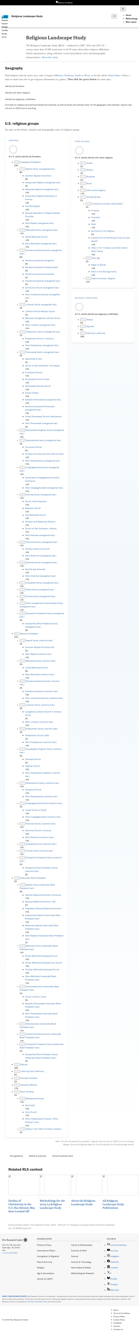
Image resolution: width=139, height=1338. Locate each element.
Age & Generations (45, 1273)
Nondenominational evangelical (39, 260)
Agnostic (90, 326)
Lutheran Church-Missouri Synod (40, 311)
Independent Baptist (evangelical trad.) (43, 182)
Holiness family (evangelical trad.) (41, 494)
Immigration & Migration (48, 1256)
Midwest (59, 75)
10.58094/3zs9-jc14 (21, 1228)
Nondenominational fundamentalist (41, 267)
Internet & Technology (81, 1262)
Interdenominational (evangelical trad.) (42, 280)
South (78, 75)
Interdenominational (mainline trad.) (41, 691)
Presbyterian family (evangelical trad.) (43, 331)
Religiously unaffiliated (86, 298)
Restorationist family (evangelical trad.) (43, 440)
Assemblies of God (33, 358)
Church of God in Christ (35, 996)
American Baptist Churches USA (39, 647)
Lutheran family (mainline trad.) (40, 704)
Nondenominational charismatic (39, 274)
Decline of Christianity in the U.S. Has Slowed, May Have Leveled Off (21, 1206)
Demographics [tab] (16, 1155)
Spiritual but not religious (102, 231)
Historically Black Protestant (33, 878)
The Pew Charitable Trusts (37, 1301)
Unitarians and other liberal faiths (107, 203)
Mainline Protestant (29, 633)
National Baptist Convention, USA (40, 901)
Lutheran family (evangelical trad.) (41, 304)
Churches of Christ (33, 447)
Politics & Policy (44, 1245)
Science (74, 1256)
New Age (96, 258)
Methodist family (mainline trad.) (41, 660)
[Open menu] (114, 16)
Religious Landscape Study (27, 16)
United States (114, 75)
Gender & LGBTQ (45, 1278)
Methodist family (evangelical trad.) (42, 230)
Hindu (89, 183)
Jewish (89, 163)
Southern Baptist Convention (38, 175)
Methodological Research (82, 1273)
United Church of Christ (35, 810)
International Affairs (46, 1250)
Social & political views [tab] (62, 1155)
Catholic (24, 1064)
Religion (41, 1267)
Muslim (89, 169)
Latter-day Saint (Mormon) (32, 1071)
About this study (49, 57)
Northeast (69, 75)
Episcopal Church (33, 759)
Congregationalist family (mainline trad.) (44, 803)
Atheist (89, 319)
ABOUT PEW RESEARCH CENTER (14, 1296)
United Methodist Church (36, 667)
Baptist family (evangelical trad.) (40, 168)
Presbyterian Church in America (39, 338)
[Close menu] (123, 9)
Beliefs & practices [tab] (37, 1155)
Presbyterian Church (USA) (37, 735)
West (86, 75)
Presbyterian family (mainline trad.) (42, 728)
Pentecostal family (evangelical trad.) (42, 352)
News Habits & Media (81, 1267)
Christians (14, 140)
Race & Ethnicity (44, 1262)
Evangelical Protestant (30, 162)
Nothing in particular (95, 333)
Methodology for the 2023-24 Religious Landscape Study (52, 1204)
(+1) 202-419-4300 (10, 1253)
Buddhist (90, 176)
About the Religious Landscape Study (83, 1202)
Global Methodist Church (36, 236)
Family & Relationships (81, 1245)
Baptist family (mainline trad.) (39, 640)
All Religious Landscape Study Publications (113, 1204)
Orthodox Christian (28, 1078)
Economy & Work (79, 1250)
